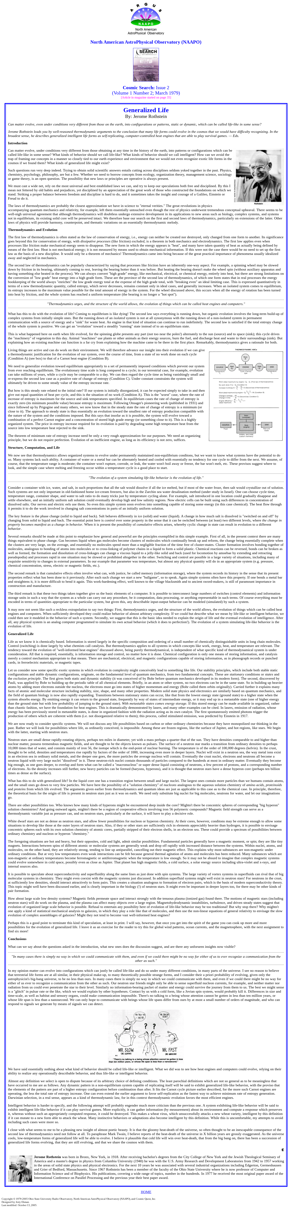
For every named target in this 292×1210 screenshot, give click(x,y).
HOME (146, 1192)
